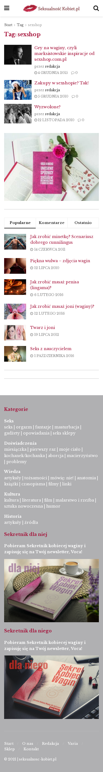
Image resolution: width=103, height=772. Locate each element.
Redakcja (50, 743)
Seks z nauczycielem (50, 348)
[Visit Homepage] (51, 8)
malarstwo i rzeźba (74, 500)
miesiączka (15, 449)
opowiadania (36, 433)
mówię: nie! (61, 477)
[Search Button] (96, 8)
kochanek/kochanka (24, 455)
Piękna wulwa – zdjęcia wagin (60, 260)
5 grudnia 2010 (52, 96)
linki (66, 484)
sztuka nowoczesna (23, 506)
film (48, 500)
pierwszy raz (43, 449)
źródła (30, 522)
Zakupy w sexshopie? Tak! (61, 82)
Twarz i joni (42, 327)
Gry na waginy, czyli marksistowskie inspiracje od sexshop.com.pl (64, 53)
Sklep (9, 749)
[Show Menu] (6, 8)
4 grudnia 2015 (52, 73)
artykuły (12, 477)
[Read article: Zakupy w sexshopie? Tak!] (18, 90)
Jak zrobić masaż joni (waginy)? (62, 306)
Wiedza (12, 471)
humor (53, 506)
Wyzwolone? (47, 106)
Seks (9, 421)
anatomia (86, 477)
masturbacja (66, 427)
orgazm (24, 427)
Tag (20, 25)
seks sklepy (64, 433)
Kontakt (31, 749)
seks (8, 427)
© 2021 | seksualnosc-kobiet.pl (30, 759)
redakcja (52, 66)
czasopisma (33, 484)
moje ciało (69, 449)
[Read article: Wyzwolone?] (18, 114)
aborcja (55, 455)
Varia (73, 743)
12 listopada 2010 (55, 120)
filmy (53, 484)
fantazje (43, 427)
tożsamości (35, 477)
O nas (27, 743)
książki (11, 484)
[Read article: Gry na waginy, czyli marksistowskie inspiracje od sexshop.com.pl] (18, 55)
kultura (11, 500)
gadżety (12, 433)
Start (8, 25)
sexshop (35, 25)
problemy (16, 461)
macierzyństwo (82, 455)
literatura (31, 500)
